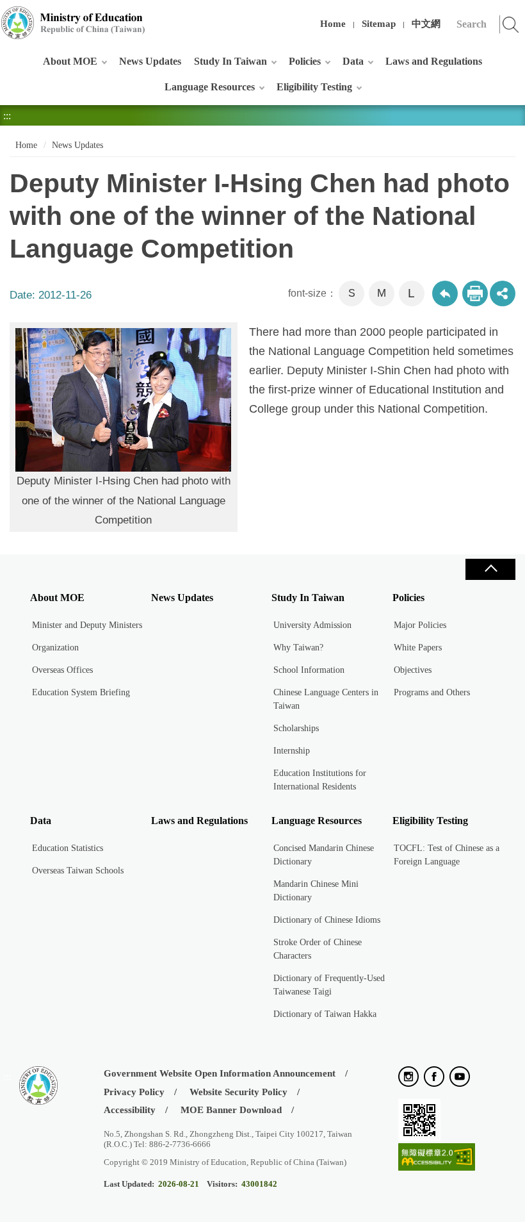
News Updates (150, 61)
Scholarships (296, 728)
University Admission (312, 625)
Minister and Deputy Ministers (87, 625)
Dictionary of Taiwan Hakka (324, 1014)
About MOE (70, 61)
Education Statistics (67, 848)
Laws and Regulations (433, 61)
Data (353, 61)
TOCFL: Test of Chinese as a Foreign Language (446, 854)
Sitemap (379, 24)
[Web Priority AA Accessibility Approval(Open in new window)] (436, 1157)
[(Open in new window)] (408, 1077)
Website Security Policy (238, 1092)
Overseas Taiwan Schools (78, 870)
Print (475, 293)
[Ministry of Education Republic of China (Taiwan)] (73, 22)
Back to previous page (445, 293)
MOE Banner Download (231, 1110)
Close (490, 569)
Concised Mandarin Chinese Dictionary (323, 854)
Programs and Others (432, 692)
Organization (55, 647)
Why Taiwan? (298, 647)
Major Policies (420, 625)
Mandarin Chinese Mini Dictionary (316, 890)
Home (333, 24)
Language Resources (210, 86)
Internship (291, 750)
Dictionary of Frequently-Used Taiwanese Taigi (329, 984)
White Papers (418, 647)
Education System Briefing (81, 692)
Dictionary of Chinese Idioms (326, 920)
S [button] (351, 293)
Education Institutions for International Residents (319, 779)
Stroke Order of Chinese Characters (317, 949)
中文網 (426, 24)
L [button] (411, 293)
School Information (308, 670)
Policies (305, 61)
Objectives (413, 670)
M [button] (381, 293)
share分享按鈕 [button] (502, 293)
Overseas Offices (62, 670)
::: (7, 15)
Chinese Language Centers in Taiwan (325, 699)
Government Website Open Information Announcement (219, 1073)
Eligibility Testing (314, 86)
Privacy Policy (134, 1092)
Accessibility (130, 1110)
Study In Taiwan (230, 61)
